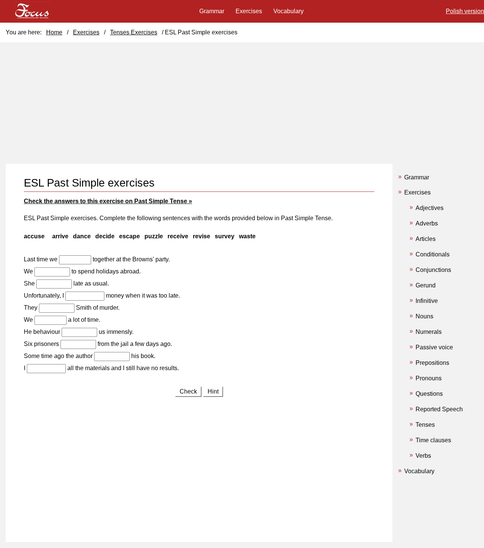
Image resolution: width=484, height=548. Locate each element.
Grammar (416, 177)
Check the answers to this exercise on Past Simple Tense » (108, 201)
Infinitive (427, 301)
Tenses (425, 424)
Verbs (423, 455)
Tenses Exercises (133, 32)
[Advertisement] (199, 465)
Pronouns (429, 378)
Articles (426, 239)
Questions (429, 394)
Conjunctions (433, 270)
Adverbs (427, 223)
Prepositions (432, 363)
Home (54, 32)
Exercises (417, 192)
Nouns (424, 316)
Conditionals (433, 254)
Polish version (465, 11)
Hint (213, 391)
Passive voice (434, 347)
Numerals (429, 332)
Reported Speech (439, 409)
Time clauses (433, 440)
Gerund (426, 285)
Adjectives (430, 208)
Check (188, 391)
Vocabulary (419, 471)
